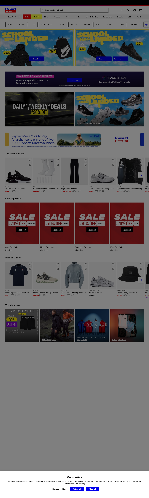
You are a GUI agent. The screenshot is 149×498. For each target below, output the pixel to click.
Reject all (77, 489)
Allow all (92, 489)
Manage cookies (59, 489)
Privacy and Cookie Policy (75, 484)
